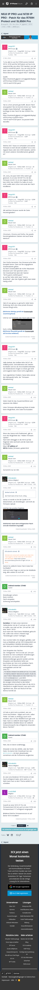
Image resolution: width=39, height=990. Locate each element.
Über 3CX (12, 906)
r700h (9, 27)
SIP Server (12, 945)
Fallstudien (12, 919)
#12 (35, 466)
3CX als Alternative (26, 957)
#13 (35, 488)
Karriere (12, 909)
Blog (26, 942)
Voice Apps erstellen (12, 942)
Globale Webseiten (12, 922)
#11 (35, 430)
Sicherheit (27, 961)
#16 (35, 619)
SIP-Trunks (12, 962)
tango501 (6, 24)
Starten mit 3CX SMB (27, 939)
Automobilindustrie (27, 929)
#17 (35, 709)
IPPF (9, 973)
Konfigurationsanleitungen (27, 953)
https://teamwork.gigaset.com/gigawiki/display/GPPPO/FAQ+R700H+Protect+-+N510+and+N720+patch (19, 81)
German (16, 973)
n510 (30, 24)
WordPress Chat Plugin (12, 955)
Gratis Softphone (12, 949)
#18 (35, 741)
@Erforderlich (7, 753)
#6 (35, 230)
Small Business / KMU (26, 909)
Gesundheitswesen (27, 926)
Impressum (6, 980)
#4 (35, 172)
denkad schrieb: (10, 492)
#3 (35, 142)
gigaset (24, 24)
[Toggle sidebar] (36, 4)
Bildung (26, 922)
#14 (35, 547)
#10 (35, 397)
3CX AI (12, 958)
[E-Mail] (16, 835)
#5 (35, 207)
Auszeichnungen (12, 916)
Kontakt (12, 926)
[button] (3, 3)
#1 (35, 58)
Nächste (20, 826)
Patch (31, 663)
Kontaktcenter (27, 913)
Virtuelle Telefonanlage (12, 939)
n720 (3, 27)
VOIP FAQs (27, 949)
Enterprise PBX (26, 906)
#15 (35, 591)
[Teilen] (32, 58)
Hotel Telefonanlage (27, 919)
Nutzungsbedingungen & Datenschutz (22, 977)
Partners (12, 913)
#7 (35, 259)
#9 (35, 359)
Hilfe (12, 980)
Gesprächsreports (12, 952)
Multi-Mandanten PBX (26, 916)
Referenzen (26, 964)
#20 (35, 801)
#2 (35, 101)
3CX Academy (27, 945)
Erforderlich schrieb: (11, 551)
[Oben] (16, 980)
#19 (35, 773)
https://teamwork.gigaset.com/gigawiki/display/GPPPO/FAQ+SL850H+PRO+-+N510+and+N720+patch (19, 117)
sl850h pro (15, 27)
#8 (35, 299)
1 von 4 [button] (13, 826)
